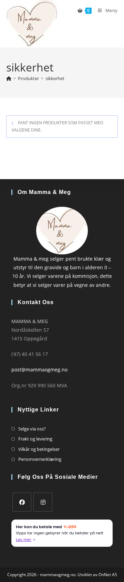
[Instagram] (42, 502)
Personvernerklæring (39, 459)
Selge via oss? (32, 429)
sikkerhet (54, 78)
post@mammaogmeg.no (39, 369)
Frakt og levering (35, 439)
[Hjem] (8, 78)
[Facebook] (21, 502)
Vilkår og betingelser (39, 449)
